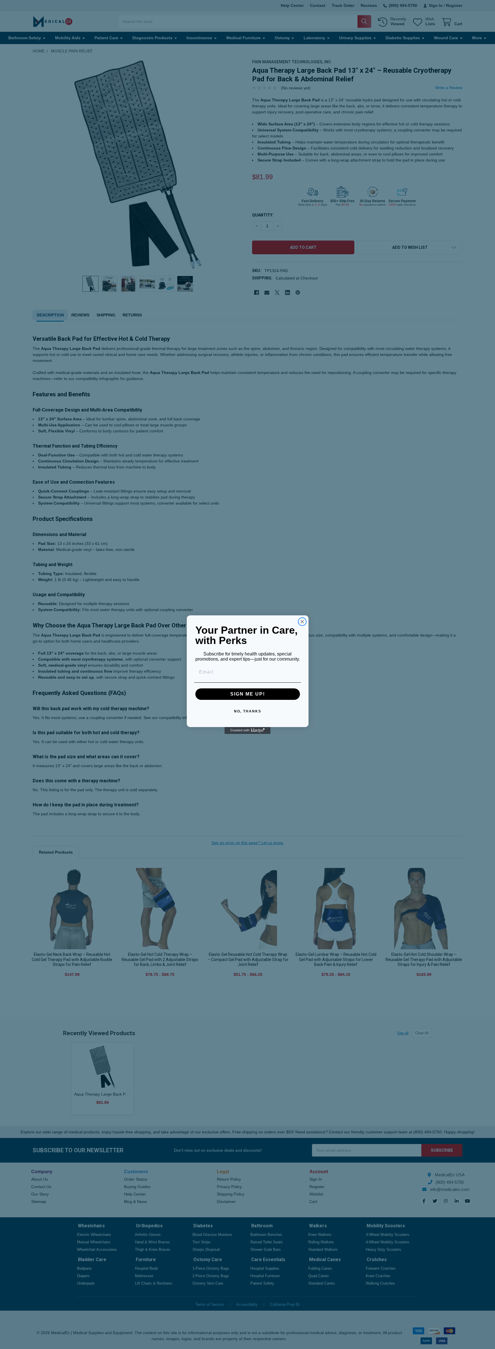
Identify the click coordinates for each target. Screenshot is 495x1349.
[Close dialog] (302, 621)
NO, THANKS (247, 711)
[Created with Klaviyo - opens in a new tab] (247, 730)
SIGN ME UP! (247, 694)
